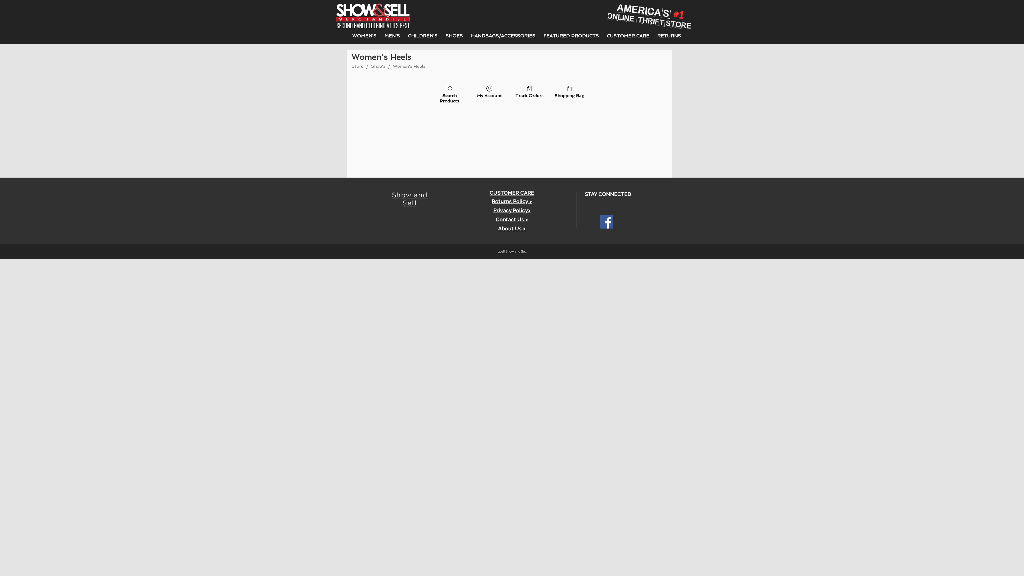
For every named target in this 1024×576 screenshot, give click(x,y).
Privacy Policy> (512, 210)
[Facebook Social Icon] (606, 222)
